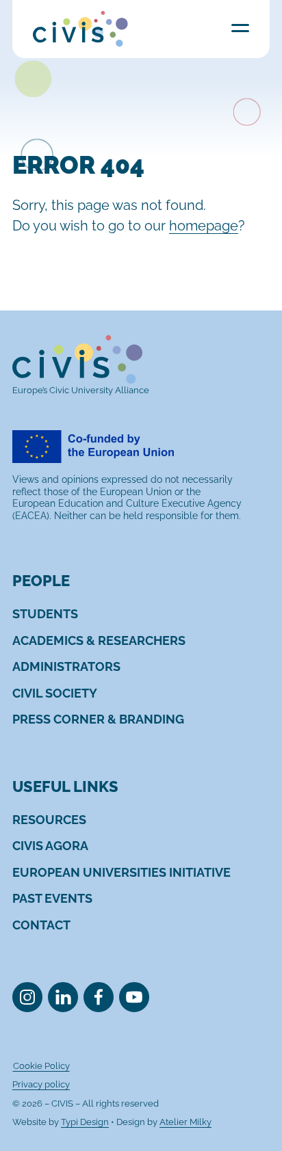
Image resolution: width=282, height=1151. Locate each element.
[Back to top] (250, 1119)
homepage (203, 225)
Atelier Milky (185, 1122)
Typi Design (85, 1122)
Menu (240, 27)
